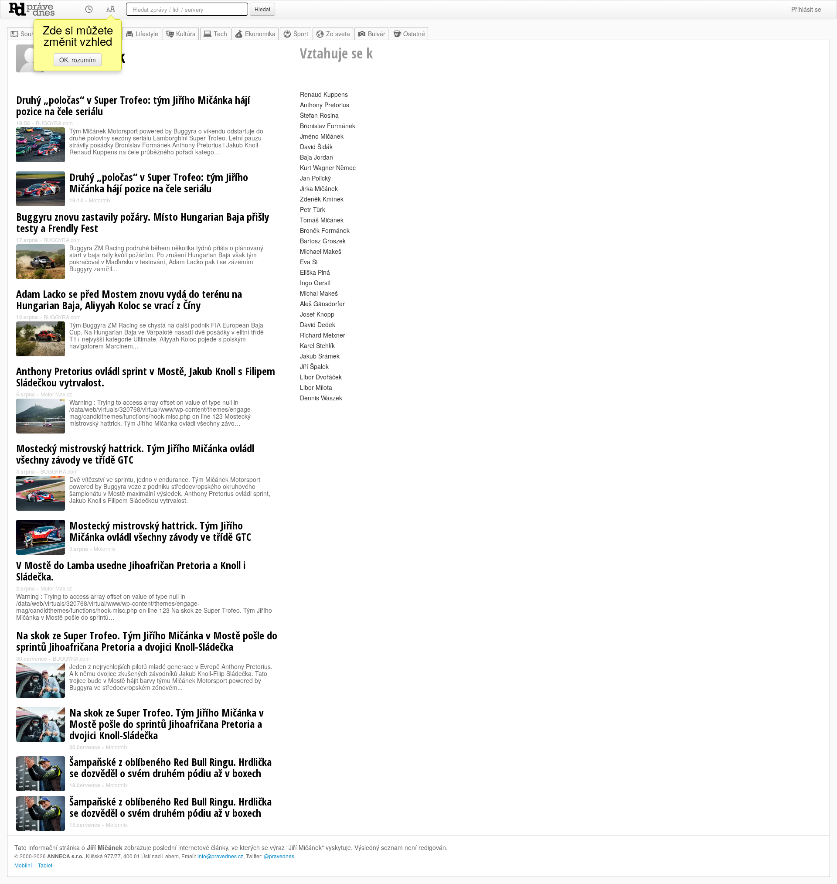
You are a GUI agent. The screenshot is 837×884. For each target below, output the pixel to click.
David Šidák (316, 146)
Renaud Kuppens (324, 94)
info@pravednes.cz (220, 856)
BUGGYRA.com (54, 122)
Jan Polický (315, 178)
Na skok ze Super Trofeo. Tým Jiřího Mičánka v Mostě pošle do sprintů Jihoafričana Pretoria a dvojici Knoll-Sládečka (146, 641)
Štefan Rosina (319, 115)
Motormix (100, 200)
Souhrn (30, 33)
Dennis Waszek (321, 397)
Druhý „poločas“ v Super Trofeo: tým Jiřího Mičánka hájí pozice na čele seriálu (133, 105)
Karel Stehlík (317, 345)
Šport (300, 33)
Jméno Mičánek (322, 136)
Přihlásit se (806, 9)
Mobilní (23, 865)
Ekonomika (260, 33)
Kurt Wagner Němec (328, 167)
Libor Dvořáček (321, 376)
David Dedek (317, 324)
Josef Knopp (317, 314)
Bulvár (376, 33)
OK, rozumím (77, 59)
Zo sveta (338, 33)
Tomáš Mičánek (322, 219)
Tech (220, 33)
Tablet (45, 865)
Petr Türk (312, 209)
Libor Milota (316, 387)
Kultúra (186, 33)
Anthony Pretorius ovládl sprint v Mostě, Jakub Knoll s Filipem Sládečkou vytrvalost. (145, 376)
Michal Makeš (319, 293)
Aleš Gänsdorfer (322, 303)
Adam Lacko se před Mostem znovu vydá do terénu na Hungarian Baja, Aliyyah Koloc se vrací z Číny (129, 299)
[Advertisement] (560, 465)
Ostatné (414, 33)
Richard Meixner (322, 335)
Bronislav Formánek (327, 125)
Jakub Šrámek (320, 356)
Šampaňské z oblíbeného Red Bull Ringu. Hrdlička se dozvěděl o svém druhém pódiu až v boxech (170, 767)
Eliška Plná (315, 272)
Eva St (309, 261)
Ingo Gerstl (315, 282)
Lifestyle (147, 33)
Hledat (262, 9)
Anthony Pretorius (324, 104)
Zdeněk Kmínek (322, 199)
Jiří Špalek (314, 366)
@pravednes (279, 856)
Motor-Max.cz (56, 394)
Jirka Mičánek (319, 188)
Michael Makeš (320, 251)
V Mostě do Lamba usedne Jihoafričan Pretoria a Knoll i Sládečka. (131, 571)
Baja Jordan (316, 157)
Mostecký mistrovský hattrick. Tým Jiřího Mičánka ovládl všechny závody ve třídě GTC (135, 454)
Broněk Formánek (325, 230)
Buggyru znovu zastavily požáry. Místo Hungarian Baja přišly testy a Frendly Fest (142, 222)
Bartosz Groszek (323, 240)
